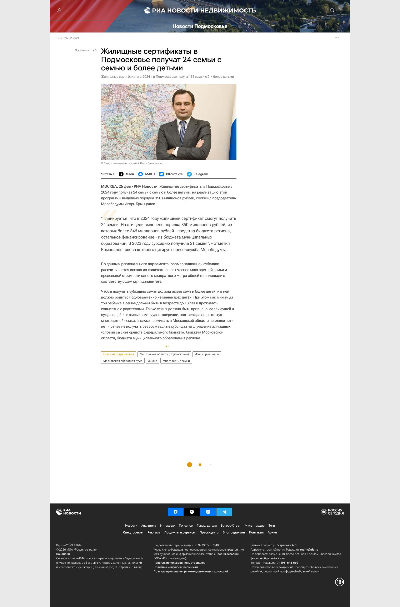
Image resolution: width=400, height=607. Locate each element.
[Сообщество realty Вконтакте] (208, 512)
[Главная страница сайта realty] (200, 10)
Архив (272, 532)
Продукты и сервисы (179, 532)
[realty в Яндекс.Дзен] (192, 512)
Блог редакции (234, 532)
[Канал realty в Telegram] (224, 512)
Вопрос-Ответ (231, 525)
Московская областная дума (122, 360)
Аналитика (148, 525)
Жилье (152, 360)
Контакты (256, 532)
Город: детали (207, 525)
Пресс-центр (209, 532)
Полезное (186, 525)
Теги (272, 525)
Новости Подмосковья (118, 354)
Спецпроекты (133, 532)
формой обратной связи (268, 558)
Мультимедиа (254, 525)
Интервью (167, 525)
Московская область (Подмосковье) (164, 354)
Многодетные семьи (176, 360)
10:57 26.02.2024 (67, 38)
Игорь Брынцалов (207, 354)
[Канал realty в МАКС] (176, 512)
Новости (131, 525)
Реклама (154, 532)
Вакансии (63, 554)
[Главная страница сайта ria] (169, 10)
